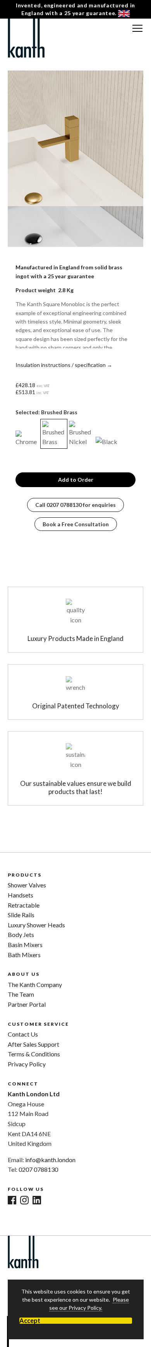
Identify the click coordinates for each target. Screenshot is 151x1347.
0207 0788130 (38, 1169)
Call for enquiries (75, 504)
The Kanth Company (35, 984)
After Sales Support (33, 1044)
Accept (29, 1321)
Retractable (23, 905)
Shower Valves (27, 885)
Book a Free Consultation (76, 524)
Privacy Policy (27, 1064)
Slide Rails (21, 914)
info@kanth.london (50, 1159)
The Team (21, 994)
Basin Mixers (25, 944)
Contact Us (23, 1034)
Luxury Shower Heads (36, 924)
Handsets (20, 895)
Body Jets (21, 934)
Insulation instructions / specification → (63, 365)
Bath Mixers (24, 954)
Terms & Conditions (34, 1054)
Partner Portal (27, 1004)
